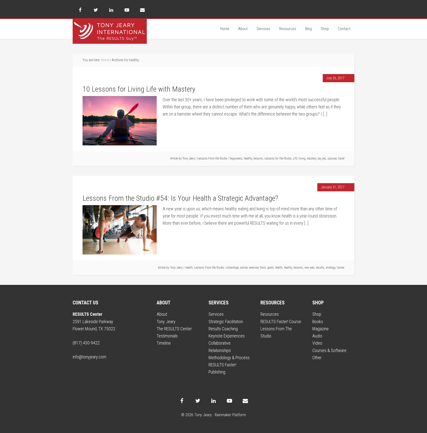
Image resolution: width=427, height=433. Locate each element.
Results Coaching (223, 328)
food (263, 267)
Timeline (164, 343)
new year (309, 267)
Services (216, 314)
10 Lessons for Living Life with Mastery (140, 89)
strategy (330, 267)
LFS (295, 158)
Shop (316, 314)
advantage (233, 267)
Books (317, 321)
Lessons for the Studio (278, 158)
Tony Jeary (110, 31)
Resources (269, 314)
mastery (311, 158)
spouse (332, 158)
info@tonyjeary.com (89, 356)
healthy (248, 158)
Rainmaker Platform (230, 415)
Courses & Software (329, 350)
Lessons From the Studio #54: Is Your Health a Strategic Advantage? (180, 198)
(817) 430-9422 (86, 342)
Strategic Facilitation (226, 321)
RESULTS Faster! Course (280, 321)
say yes (322, 158)
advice (244, 267)
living (302, 158)
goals (270, 267)
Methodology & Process (229, 357)
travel (341, 158)
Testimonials (167, 335)
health (278, 267)
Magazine (320, 328)
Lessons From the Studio (212, 158)
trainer (340, 267)
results (320, 267)
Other (316, 357)
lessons (258, 158)
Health (189, 267)
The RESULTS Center (174, 328)
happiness (236, 158)
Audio (317, 335)
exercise (253, 267)
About (162, 314)
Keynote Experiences (227, 335)
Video (317, 343)
